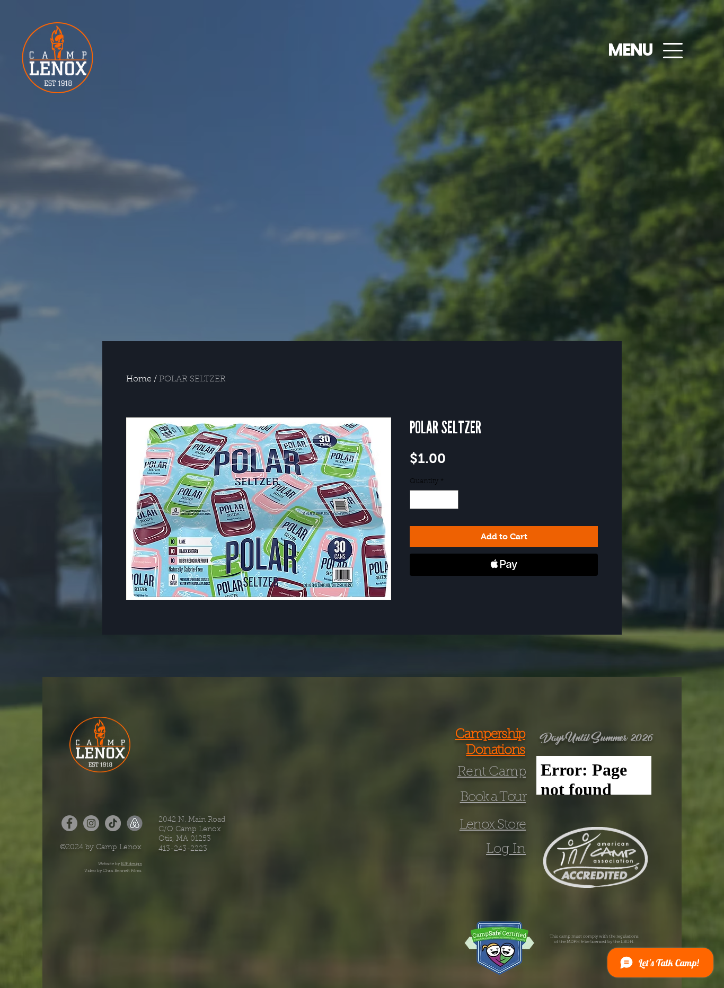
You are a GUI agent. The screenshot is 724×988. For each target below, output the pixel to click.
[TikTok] (113, 823)
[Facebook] (69, 823)
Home (139, 379)
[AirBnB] (135, 823)
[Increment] (451, 500)
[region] (51, 54)
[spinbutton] (434, 500)
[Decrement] (417, 500)
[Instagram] (91, 823)
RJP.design (131, 864)
